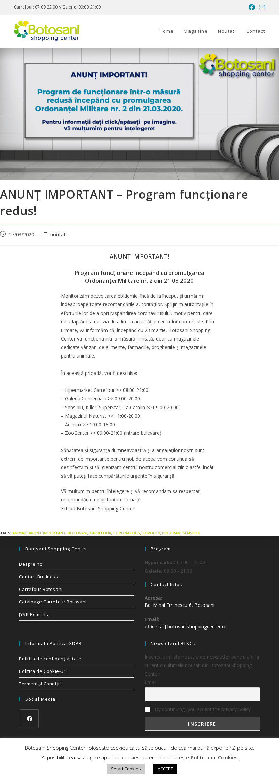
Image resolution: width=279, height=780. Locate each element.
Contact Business (38, 577)
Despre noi (31, 564)
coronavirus (126, 532)
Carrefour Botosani (41, 589)
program (171, 532)
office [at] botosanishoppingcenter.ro (186, 626)
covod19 (151, 532)
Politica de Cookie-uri (43, 671)
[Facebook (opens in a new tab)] (252, 7)
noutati (58, 234)
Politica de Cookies (214, 757)
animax (19, 532)
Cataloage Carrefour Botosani (53, 602)
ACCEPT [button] (165, 769)
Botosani (77, 532)
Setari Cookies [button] (126, 769)
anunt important (47, 532)
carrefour (100, 532)
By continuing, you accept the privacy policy (202, 709)
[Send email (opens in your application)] (261, 7)
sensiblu (191, 532)
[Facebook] (29, 718)
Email (151, 682)
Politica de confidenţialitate (50, 658)
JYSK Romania (34, 614)
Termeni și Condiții (40, 684)
